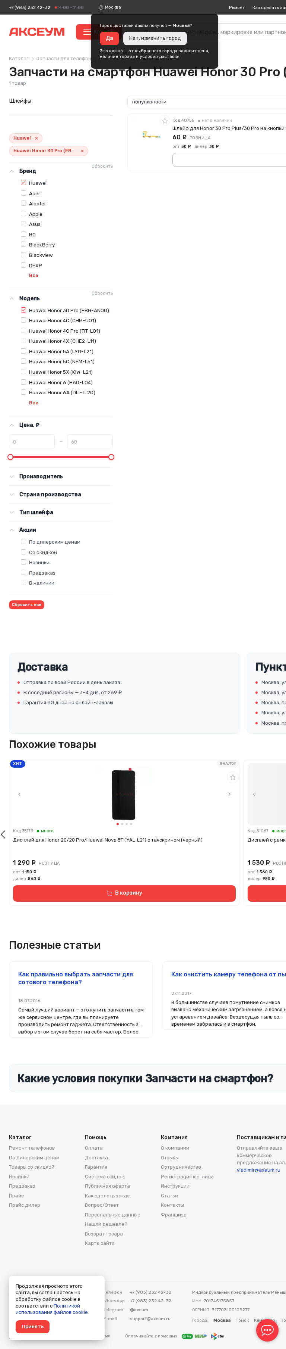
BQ (32, 234)
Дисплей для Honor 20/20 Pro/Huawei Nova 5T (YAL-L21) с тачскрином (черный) (108, 840)
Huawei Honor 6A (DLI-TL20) (62, 392)
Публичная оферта (107, 1186)
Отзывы (170, 1157)
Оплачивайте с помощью (151, 1336)
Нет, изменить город (155, 38)
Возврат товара (104, 1234)
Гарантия (96, 1167)
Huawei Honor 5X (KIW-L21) (61, 372)
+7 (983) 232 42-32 (29, 7)
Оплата (94, 1148)
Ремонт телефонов (32, 1148)
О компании (175, 1148)
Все (33, 275)
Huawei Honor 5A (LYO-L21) (61, 351)
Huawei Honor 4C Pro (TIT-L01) (64, 331)
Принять (33, 1326)
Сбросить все (26, 604)
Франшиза (174, 1215)
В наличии (41, 583)
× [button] (36, 138)
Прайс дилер (24, 1205)
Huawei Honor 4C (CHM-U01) (62, 320)
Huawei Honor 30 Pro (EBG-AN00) (69, 310)
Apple (35, 214)
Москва (113, 7)
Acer (34, 193)
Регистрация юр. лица (187, 1176)
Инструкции (175, 1186)
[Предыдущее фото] (19, 794)
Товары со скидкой (31, 1167)
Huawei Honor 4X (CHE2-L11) (62, 341)
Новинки (39, 562)
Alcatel (37, 203)
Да (109, 38)
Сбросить (102, 166)
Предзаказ (42, 573)
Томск (242, 1320)
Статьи (169, 1196)
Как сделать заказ (107, 1196)
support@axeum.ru (150, 1318)
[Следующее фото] (229, 794)
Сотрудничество (181, 1167)
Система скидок (104, 1176)
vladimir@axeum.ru (258, 1170)
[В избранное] (165, 120)
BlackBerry (42, 245)
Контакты (172, 1205)
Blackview (41, 255)
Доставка (96, 1157)
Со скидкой (43, 552)
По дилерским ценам (54, 542)
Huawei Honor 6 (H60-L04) (61, 382)
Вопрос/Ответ (102, 1205)
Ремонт (237, 7)
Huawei (38, 183)
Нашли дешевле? (106, 1224)
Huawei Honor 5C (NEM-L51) (62, 361)
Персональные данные (112, 1215)
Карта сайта (100, 1243)
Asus (35, 224)
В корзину (128, 893)
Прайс (16, 1196)
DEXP (35, 265)
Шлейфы (20, 100)
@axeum (139, 1309)
